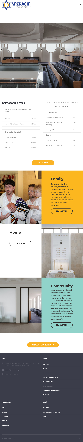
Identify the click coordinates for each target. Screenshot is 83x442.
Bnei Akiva (46, 407)
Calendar (5, 416)
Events (4, 407)
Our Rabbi (46, 373)
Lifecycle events (48, 386)
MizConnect (6, 425)
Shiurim (4, 421)
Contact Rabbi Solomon (50, 377)
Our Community (48, 381)
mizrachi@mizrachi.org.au (12, 370)
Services (4, 412)
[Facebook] (80, 438)
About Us (46, 364)
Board (45, 368)
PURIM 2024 (46, 394)
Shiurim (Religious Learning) (51, 412)
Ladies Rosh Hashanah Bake (51, 390)
